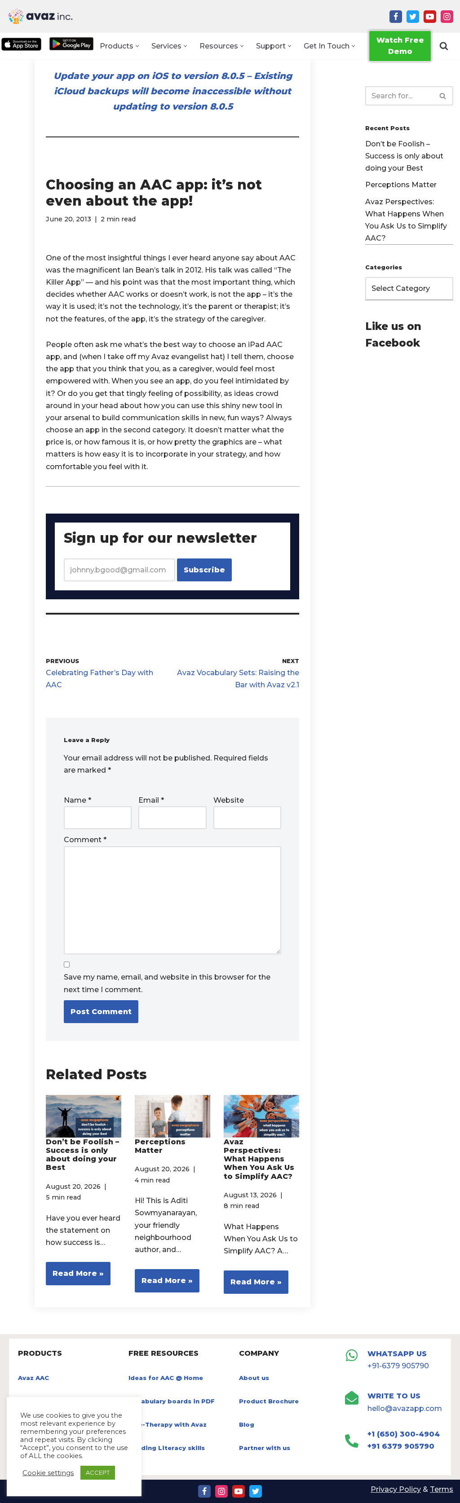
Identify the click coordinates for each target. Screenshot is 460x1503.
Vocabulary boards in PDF (171, 1401)
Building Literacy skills (166, 1447)
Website (228, 800)
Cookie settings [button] (48, 1473)
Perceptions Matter (160, 1146)
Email (151, 800)
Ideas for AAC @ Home (165, 1377)
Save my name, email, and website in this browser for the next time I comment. (167, 983)
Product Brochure (269, 1401)
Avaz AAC (33, 1377)
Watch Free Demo (400, 46)
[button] (137, 46)
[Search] (443, 45)
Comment (85, 839)
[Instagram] (447, 16)
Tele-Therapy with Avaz (167, 1424)
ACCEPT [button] (98, 1472)
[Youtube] (430, 16)
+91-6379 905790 (398, 1366)
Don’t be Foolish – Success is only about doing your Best (82, 1155)
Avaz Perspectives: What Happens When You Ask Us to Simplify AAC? (259, 1159)
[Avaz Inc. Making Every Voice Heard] (40, 16)
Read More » (75, 1277)
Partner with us (264, 1447)
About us (254, 1377)
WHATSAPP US (397, 1353)
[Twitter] (413, 16)
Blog (246, 1424)
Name (77, 800)
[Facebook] (395, 16)
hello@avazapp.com (404, 1408)
